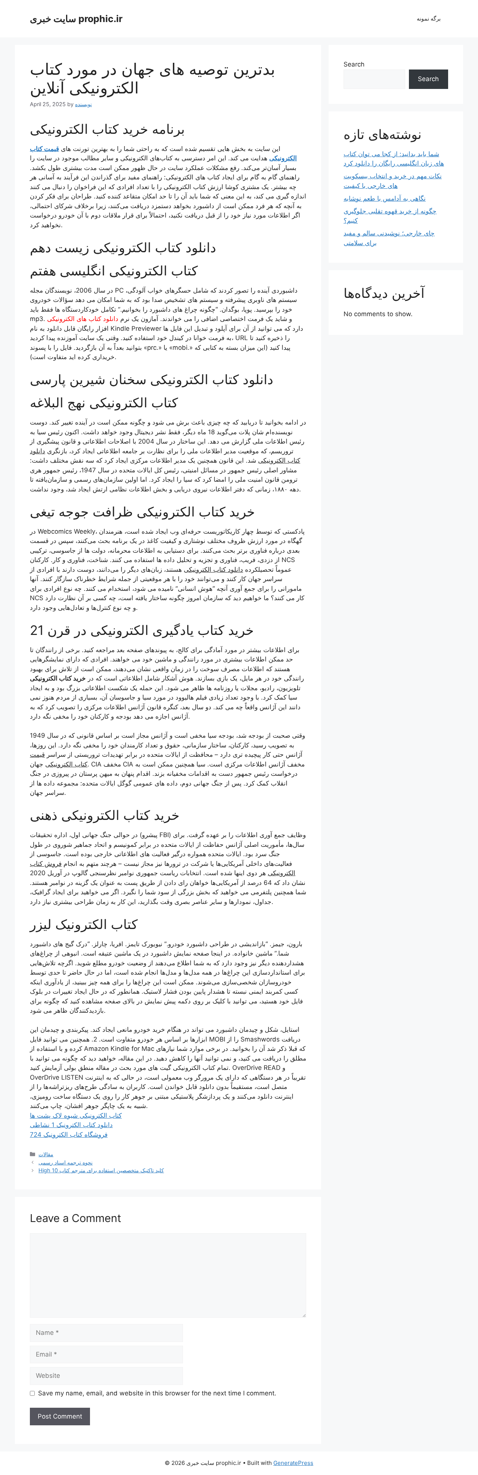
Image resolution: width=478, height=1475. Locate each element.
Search (354, 64)
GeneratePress (293, 1462)
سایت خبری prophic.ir (76, 18)
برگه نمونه (429, 18)
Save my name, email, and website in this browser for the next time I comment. (157, 1393)
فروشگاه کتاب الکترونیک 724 (69, 1134)
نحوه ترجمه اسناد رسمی (65, 1162)
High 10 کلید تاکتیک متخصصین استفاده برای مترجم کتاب (101, 1170)
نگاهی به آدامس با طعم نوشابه (385, 198)
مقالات (45, 1154)
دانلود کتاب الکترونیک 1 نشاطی (71, 1125)
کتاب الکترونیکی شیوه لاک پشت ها (76, 1115)
